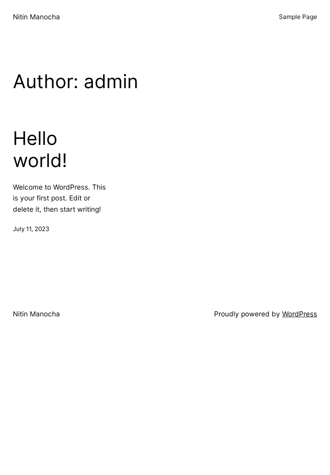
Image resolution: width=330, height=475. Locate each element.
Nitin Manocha (36, 16)
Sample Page (298, 17)
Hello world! (40, 149)
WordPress (299, 314)
